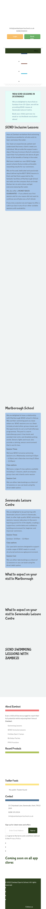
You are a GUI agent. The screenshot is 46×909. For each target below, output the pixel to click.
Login (15, 36)
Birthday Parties (14, 738)
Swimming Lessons (15, 726)
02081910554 (21, 31)
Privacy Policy (15, 838)
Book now (32, 36)
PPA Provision (13, 742)
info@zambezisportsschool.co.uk (21, 28)
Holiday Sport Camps (16, 734)
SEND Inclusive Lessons (17, 730)
